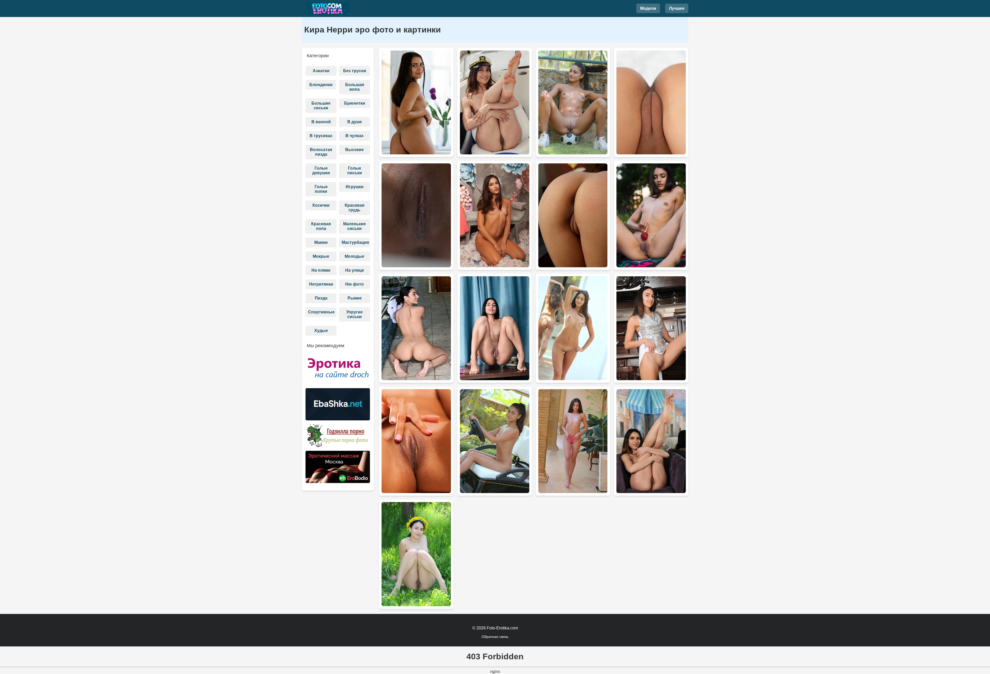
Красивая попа (321, 226)
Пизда (321, 298)
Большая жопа (354, 86)
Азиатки (321, 71)
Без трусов (354, 71)
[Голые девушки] (327, 8)
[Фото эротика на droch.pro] (338, 370)
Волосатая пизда (321, 151)
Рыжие (355, 298)
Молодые (354, 256)
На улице (354, 270)
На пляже (321, 270)
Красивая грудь (354, 207)
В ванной (321, 122)
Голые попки (321, 189)
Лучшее (676, 8)
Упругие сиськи (354, 314)
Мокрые (321, 256)
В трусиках (321, 136)
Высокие (354, 149)
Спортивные (321, 312)
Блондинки (321, 84)
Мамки (321, 242)
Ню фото (354, 284)
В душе (354, 122)
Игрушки (355, 187)
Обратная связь (495, 637)
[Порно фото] (338, 406)
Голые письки (354, 170)
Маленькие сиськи (354, 226)
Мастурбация (355, 242)
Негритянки (321, 284)
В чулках (354, 136)
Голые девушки (321, 170)
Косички (320, 205)
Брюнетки (354, 103)
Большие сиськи (321, 105)
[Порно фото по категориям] (338, 437)
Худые (321, 330)
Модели (648, 8)
